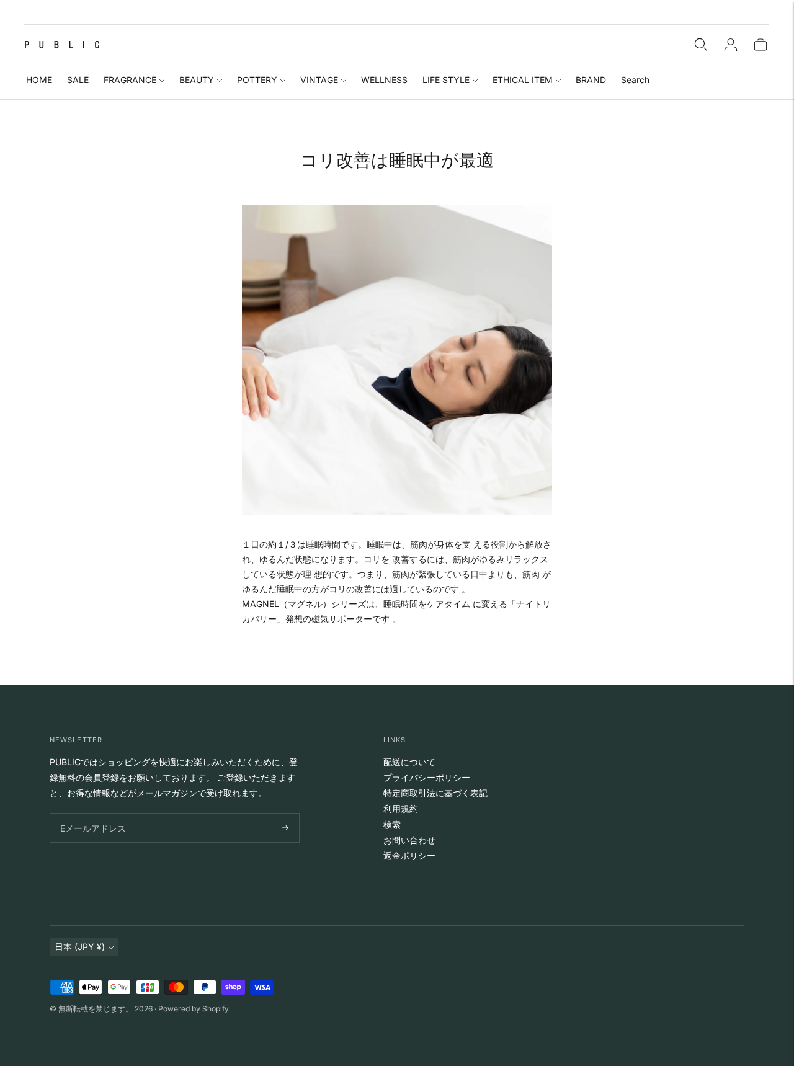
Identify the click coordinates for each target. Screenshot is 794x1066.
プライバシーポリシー (426, 777)
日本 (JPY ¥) (80, 946)
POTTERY (257, 79)
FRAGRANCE (130, 79)
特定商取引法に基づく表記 (435, 793)
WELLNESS (384, 79)
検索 (392, 824)
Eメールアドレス (90, 813)
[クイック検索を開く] (701, 44)
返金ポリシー (409, 855)
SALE (78, 79)
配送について (409, 762)
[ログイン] (730, 44)
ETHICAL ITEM (523, 79)
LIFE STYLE (446, 79)
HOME (39, 79)
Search (635, 79)
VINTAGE (319, 79)
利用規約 (400, 808)
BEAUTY (196, 79)
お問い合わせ (409, 840)
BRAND (591, 79)
